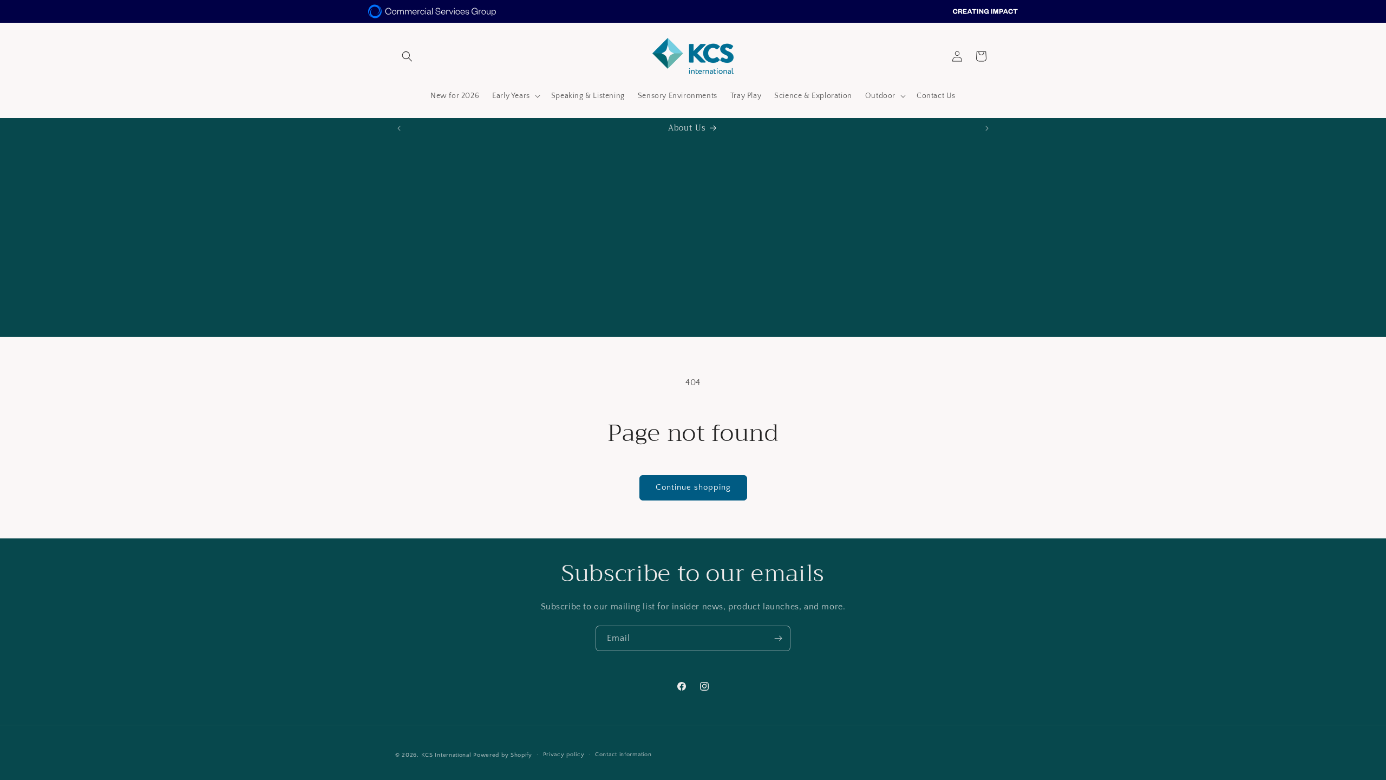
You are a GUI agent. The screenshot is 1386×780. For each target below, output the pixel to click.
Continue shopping (693, 487)
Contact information (623, 754)
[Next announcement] (987, 128)
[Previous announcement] (399, 128)
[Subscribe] (778, 638)
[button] (407, 56)
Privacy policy (564, 754)
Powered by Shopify (502, 755)
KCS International (446, 755)
